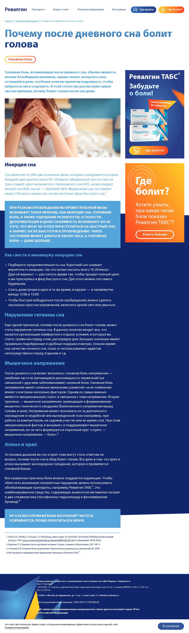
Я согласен (171, 626)
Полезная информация (90, 9)
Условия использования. (17, 628)
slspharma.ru (124, 581)
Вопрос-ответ (61, 9)
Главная (9, 21)
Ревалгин (16, 9)
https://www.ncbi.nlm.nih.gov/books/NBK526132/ (47, 540)
